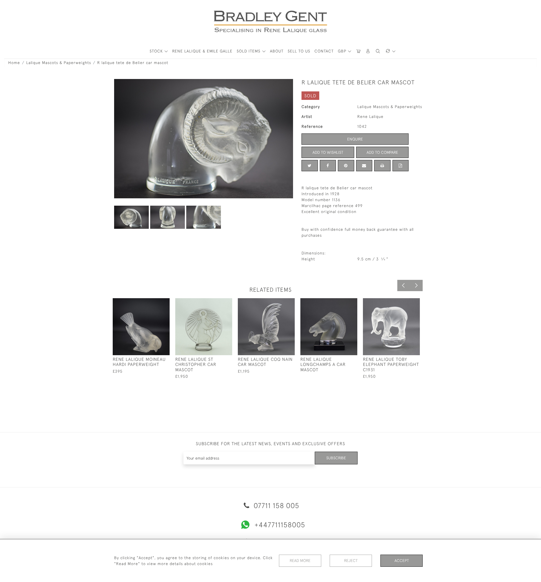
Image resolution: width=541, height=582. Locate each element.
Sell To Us (299, 51)
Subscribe (336, 458)
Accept (401, 560)
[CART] (358, 51)
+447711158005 (279, 524)
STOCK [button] (157, 51)
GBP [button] (343, 51)
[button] (368, 51)
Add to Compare (382, 152)
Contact (324, 51)
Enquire (355, 139)
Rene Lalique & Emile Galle (202, 51)
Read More (300, 560)
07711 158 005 (275, 505)
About (276, 51)
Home (14, 62)
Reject (351, 560)
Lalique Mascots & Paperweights (58, 62)
